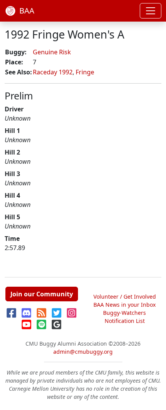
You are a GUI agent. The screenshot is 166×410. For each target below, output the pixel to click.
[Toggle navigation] (150, 10)
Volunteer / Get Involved (124, 296)
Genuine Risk (52, 52)
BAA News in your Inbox (124, 304)
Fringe (85, 72)
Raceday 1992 (53, 72)
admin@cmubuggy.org (83, 351)
